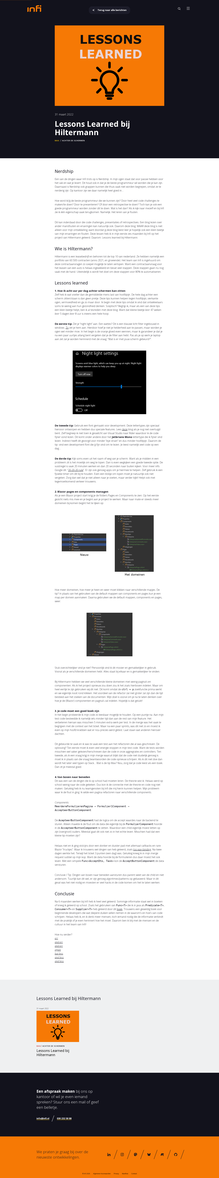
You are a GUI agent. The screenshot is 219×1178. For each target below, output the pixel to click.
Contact (134, 1174)
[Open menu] (188, 8)
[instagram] (122, 1154)
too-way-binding (142, 849)
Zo (67, 327)
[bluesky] (149, 1154)
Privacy (116, 1174)
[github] (175, 1154)
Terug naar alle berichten (112, 10)
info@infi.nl (42, 1118)
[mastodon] (135, 1154)
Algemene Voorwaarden (102, 1174)
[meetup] (162, 1154)
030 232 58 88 (64, 1118)
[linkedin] (109, 1154)
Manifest (125, 1174)
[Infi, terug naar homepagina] (34, 8)
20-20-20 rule (75, 470)
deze (124, 429)
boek (119, 909)
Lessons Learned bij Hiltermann (52, 1052)
